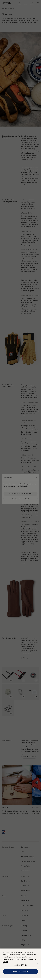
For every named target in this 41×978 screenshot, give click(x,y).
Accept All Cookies (20, 971)
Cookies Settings (20, 965)
